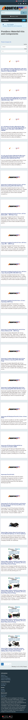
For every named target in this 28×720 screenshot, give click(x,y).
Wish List (3, 696)
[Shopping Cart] (25, 3)
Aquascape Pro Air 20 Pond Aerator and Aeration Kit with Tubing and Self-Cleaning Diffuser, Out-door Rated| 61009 (13, 505)
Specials (3, 691)
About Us (3, 675)
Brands (2, 689)
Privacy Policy (4, 676)
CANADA (19, 1)
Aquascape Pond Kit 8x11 (7, 474)
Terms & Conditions (5, 678)
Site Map (3, 685)
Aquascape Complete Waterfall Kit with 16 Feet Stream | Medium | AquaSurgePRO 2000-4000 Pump (13, 360)
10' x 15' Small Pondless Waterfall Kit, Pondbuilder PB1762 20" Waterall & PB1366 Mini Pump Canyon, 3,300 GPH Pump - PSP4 (14, 99)
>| (9, 664)
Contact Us (3, 683)
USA (25, 1)
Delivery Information (6, 679)
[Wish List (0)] (23, 3)
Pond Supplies (10, 24)
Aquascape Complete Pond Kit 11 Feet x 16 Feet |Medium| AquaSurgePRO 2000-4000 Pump (13, 185)
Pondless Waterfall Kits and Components (12, 26)
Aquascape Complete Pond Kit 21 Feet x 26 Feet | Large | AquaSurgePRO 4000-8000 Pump (13, 272)
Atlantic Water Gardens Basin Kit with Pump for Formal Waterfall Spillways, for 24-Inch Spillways (13, 533)
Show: (25, 48)
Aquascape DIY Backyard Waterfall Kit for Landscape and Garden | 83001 (11, 446)
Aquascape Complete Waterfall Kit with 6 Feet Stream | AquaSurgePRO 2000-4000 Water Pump (13, 388)
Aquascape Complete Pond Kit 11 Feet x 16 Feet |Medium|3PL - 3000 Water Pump (13, 214)
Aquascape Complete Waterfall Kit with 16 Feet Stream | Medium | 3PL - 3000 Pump (13, 330)
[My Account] (21, 3)
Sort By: (25, 44)
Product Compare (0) (6, 42)
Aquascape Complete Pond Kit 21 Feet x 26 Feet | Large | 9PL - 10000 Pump (13, 243)
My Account (4, 695)
